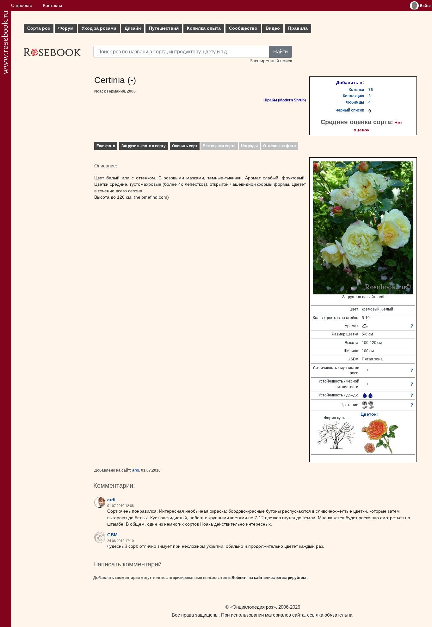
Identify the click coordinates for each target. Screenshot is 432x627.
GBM (112, 535)
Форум (65, 28)
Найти (280, 51)
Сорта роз (38, 28)
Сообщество (243, 28)
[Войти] (414, 5)
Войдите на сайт (246, 578)
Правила (298, 28)
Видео (273, 28)
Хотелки (356, 90)
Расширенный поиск (271, 60)
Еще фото (105, 146)
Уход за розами (99, 28)
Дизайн (133, 28)
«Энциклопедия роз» (253, 607)
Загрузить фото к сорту (143, 146)
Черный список (350, 110)
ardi (135, 470)
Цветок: (369, 414)
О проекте (21, 5)
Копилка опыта (204, 28)
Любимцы (355, 102)
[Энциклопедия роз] (4, 42)
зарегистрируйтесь (289, 578)
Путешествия (164, 28)
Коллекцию (353, 96)
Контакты (52, 5)
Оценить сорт (184, 146)
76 (370, 90)
